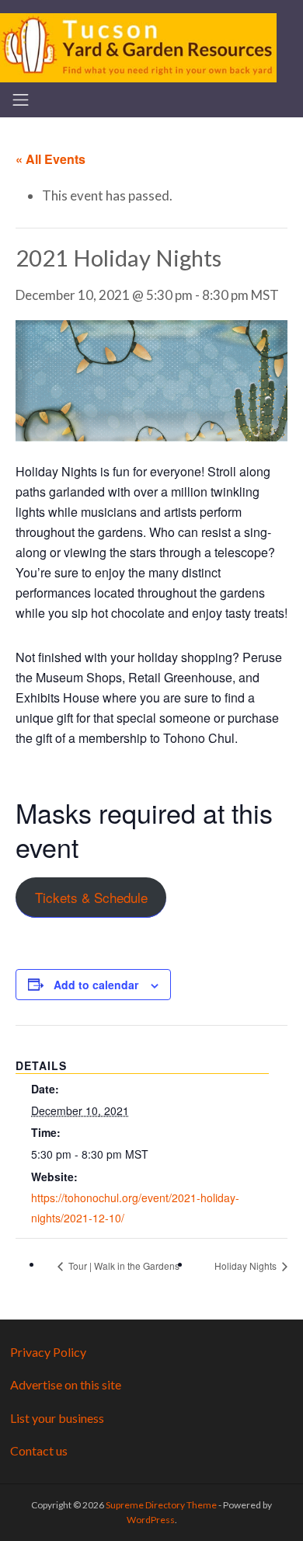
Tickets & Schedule (91, 897)
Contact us (39, 1450)
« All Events (50, 159)
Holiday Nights (246, 1265)
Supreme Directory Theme (162, 1505)
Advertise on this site (65, 1384)
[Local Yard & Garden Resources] (138, 46)
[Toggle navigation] (20, 99)
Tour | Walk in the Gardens (122, 1265)
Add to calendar (96, 984)
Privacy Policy (48, 1351)
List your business (57, 1417)
